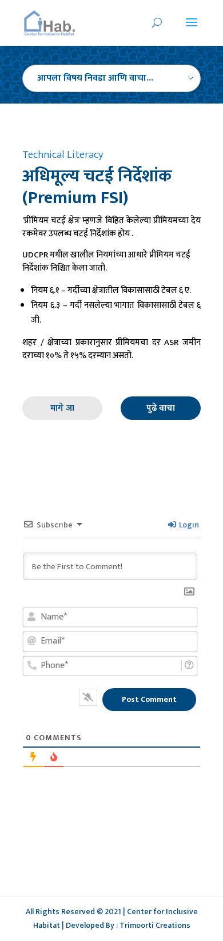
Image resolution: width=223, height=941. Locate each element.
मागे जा (62, 408)
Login (188, 524)
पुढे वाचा (160, 408)
